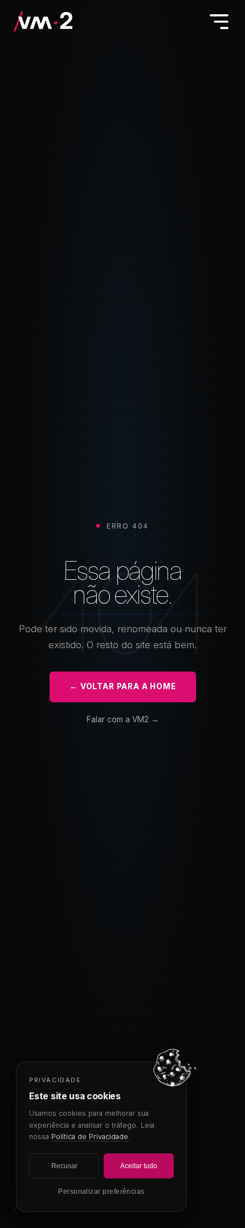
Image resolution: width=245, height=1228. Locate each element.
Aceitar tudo (138, 1166)
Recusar (64, 1166)
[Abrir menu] (218, 21)
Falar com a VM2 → (123, 719)
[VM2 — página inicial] (44, 21)
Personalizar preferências (101, 1191)
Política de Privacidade (89, 1136)
